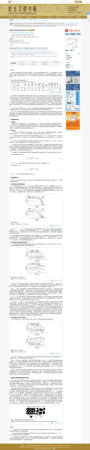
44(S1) (26, 19)
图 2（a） (14, 288)
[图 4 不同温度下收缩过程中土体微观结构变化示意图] (36, 412)
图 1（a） (15, 229)
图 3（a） (22, 366)
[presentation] (27, 137)
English (18, 1)
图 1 (12, 185)
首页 (10, 17)
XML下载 (78, 34)
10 (41, 361)
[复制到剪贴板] (77, 23)
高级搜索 (78, 1)
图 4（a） (52, 391)
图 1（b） (39, 230)
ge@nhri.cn (68, 447)
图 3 (12, 319)
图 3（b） (14, 360)
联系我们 (78, 17)
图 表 (44, 62)
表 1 (34, 128)
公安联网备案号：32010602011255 (62, 445)
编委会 (28, 17)
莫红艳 (22, 32)
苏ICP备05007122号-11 (50, 445)
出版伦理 (49, 17)
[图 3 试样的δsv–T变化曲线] (36, 336)
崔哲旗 (31, 32)
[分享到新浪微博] (88, 18)
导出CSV (54, 92)
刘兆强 (27, 32)
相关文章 (22, 64)
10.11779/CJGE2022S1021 (42, 19)
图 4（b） (15, 401)
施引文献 (33, 64)
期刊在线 (39, 17)
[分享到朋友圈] (88, 21)
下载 (77, 30)
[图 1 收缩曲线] (36, 208)
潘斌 (10, 32)
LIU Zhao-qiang (38, 49)
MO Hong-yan (30, 49)
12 (47, 381)
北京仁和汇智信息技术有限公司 (43, 448)
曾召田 (15, 32)
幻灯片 (59, 225)
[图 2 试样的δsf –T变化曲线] (36, 262)
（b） (19, 229)
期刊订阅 (69, 17)
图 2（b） (14, 296)
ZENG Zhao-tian (19, 49)
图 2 (32, 245)
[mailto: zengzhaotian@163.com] (26, 49)
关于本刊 (19, 17)
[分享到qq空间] (88, 16)
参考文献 (56, 62)
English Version (32, 30)
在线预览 (71, 30)
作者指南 (59, 17)
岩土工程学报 (17, 19)
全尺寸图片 (55, 225)
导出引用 (73, 34)
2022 (23, 19)
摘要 (21, 62)
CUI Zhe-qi (45, 49)
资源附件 (44, 64)
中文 (13, 1)
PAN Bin (11, 49)
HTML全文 (33, 62)
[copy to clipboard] (55, 26)
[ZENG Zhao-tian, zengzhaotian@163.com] (25, 49)
